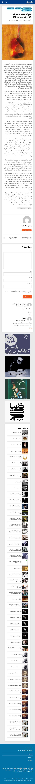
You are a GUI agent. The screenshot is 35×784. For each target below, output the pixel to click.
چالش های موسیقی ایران (24, 208)
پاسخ (30, 314)
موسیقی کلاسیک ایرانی (26, 10)
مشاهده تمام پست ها (26, 230)
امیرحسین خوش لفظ (19, 304)
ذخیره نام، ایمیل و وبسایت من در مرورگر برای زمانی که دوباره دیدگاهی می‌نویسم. (18, 292)
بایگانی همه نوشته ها (27, 8)
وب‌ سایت (29, 283)
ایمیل (30, 277)
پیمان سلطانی (26, 20)
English (30, 760)
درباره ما (30, 757)
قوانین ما (30, 753)
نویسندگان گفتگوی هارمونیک (25, 750)
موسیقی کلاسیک (11, 8)
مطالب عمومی (18, 8)
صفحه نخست (29, 747)
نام (31, 271)
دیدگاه (30, 251)
